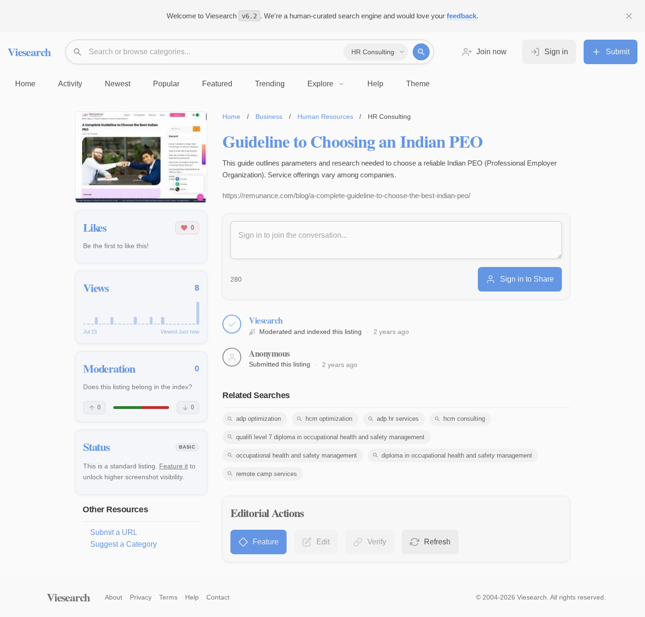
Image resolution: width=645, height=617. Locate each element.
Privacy (141, 597)
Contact (217, 597)
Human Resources (325, 116)
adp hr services (398, 418)
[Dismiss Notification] (628, 16)
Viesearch (29, 51)
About (113, 597)
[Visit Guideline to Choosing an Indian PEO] (141, 157)
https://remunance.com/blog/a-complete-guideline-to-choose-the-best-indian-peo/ (346, 196)
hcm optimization (329, 418)
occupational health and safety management (296, 455)
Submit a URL (113, 532)
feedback (461, 16)
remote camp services (266, 473)
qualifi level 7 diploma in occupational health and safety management (330, 437)
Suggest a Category (123, 544)
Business (268, 116)
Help (192, 597)
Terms (168, 597)
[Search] (421, 51)
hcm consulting (464, 418)
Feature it (173, 466)
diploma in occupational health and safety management (457, 455)
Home (231, 116)
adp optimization (258, 418)
